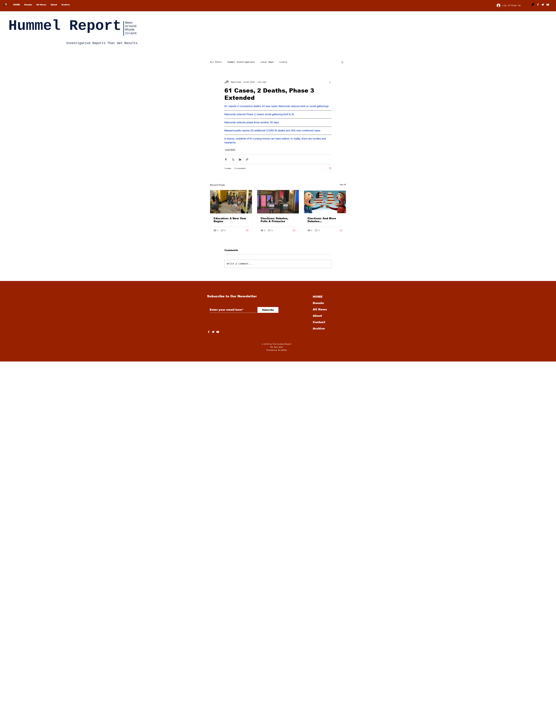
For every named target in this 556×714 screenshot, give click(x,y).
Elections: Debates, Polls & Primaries (274, 220)
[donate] (533, 4)
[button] (342, 62)
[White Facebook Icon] (208, 332)
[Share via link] (247, 159)
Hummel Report (64, 26)
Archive (319, 328)
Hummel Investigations (241, 62)
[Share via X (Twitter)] (233, 159)
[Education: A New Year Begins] (231, 201)
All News (320, 309)
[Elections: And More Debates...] (325, 201)
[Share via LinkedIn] (240, 159)
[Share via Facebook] (225, 159)
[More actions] (330, 82)
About (317, 315)
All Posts (216, 62)
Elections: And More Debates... (322, 220)
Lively (283, 62)
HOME (317, 296)
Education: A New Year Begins (230, 220)
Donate (318, 303)
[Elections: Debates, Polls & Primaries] (278, 201)
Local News (267, 62)
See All (343, 184)
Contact (319, 322)
